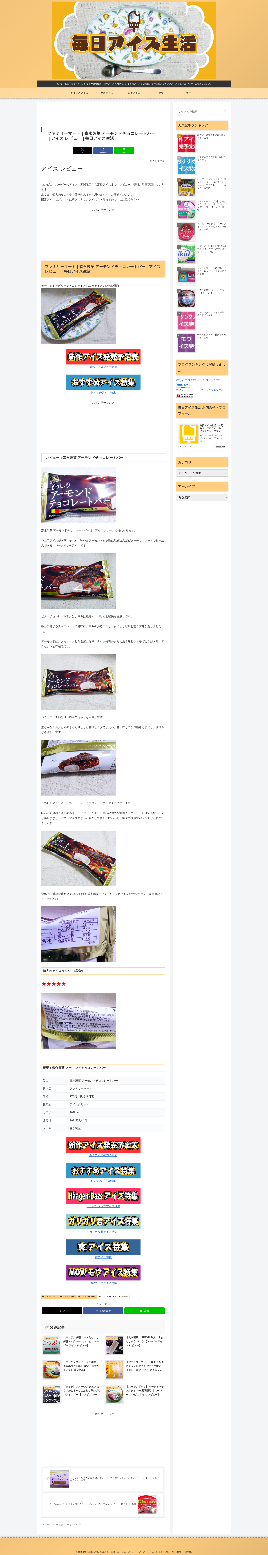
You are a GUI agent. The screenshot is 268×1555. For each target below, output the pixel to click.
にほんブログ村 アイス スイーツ (196, 380)
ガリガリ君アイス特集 (103, 1231)
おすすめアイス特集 (103, 392)
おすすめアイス (51, 1296)
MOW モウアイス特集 (103, 1283)
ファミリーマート (88, 1296)
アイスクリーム (69, 1296)
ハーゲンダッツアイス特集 (103, 1206)
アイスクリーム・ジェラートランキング (198, 390)
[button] (225, 111)
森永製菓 (125, 1296)
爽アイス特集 (103, 1257)
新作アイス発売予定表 (103, 367)
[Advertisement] (103, 115)
